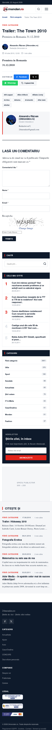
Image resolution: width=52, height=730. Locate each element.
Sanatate (8, 381)
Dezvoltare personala (10, 659)
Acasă (4, 17)
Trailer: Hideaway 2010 (14, 521)
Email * (5, 202)
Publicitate (6, 678)
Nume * (5, 190)
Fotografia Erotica (12, 539)
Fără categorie (16, 17)
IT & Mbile (9, 401)
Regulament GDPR (9, 728)
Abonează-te (26, 457)
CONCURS (6, 654)
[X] (11, 621)
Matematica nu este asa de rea (18, 558)
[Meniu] (46, 9)
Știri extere (9, 394)
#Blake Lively (37, 94)
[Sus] (46, 725)
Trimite (9, 238)
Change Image (26, 228)
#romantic (29, 100)
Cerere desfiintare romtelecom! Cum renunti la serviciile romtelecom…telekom (27, 314)
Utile (7, 367)
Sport (7, 374)
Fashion (8, 421)
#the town (41, 100)
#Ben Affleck (22, 94)
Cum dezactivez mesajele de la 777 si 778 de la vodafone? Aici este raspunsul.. (28, 299)
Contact (28, 728)
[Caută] (38, 9)
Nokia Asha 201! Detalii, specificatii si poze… (29, 338)
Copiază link (29, 83)
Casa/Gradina (11, 407)
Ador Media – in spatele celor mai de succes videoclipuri (26, 578)
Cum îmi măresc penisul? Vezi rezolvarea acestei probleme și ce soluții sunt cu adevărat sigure (28, 285)
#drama (17, 100)
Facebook (23, 77)
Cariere (5, 683)
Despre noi (6, 673)
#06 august (8, 94)
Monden (8, 414)
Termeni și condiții (39, 728)
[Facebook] (4, 621)
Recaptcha (7, 215)
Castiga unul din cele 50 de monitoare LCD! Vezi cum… (25, 326)
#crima (7, 100)
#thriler (7, 105)
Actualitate (9, 387)
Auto (4, 644)
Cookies (21, 728)
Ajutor (4, 639)
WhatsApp (11, 83)
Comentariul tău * (9, 167)
